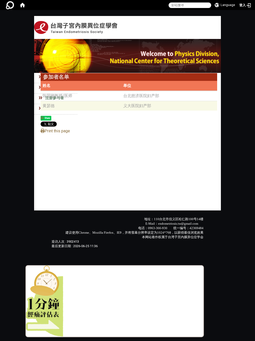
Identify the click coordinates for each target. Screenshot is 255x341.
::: (190, 33)
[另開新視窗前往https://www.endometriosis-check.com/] (44, 301)
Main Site (210, 34)
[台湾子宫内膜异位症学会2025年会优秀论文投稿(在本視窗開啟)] (127, 55)
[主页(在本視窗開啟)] (75, 27)
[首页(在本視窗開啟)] (22, 5)
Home (196, 34)
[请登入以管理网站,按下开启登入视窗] (10, 5)
